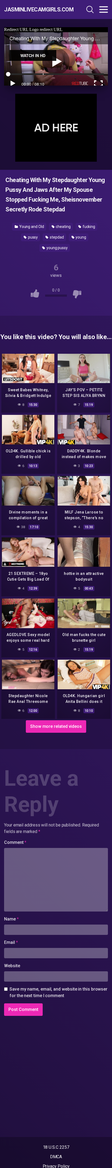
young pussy (57, 248)
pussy (32, 237)
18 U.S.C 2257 (56, 1147)
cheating (63, 226)
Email (11, 942)
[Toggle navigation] (103, 9)
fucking (88, 226)
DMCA (56, 1156)
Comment (15, 842)
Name (11, 919)
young (80, 237)
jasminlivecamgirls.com (35, 9)
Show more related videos (56, 726)
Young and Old (31, 226)
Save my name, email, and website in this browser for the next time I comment (58, 992)
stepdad (56, 237)
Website (12, 965)
